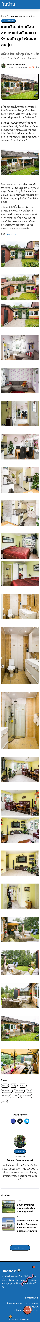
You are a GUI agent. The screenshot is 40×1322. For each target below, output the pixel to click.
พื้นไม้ (29, 1091)
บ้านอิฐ (13, 1085)
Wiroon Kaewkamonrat (16, 64)
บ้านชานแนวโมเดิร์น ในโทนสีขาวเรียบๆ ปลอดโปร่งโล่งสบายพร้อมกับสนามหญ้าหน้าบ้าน (27, 1226)
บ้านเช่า (22, 1085)
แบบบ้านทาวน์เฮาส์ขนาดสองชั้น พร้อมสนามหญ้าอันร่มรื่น (26, 1208)
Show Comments (20, 1248)
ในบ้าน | (10, 4)
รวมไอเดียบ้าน (14, 16)
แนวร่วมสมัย (26, 1096)
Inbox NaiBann (32, 1303)
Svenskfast (12, 233)
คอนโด (5, 1085)
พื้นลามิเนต (19, 1091)
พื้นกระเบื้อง (7, 1091)
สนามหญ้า (6, 1096)
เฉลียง (15, 1096)
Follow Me (20, 1151)
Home (3, 16)
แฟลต (4, 1101)
